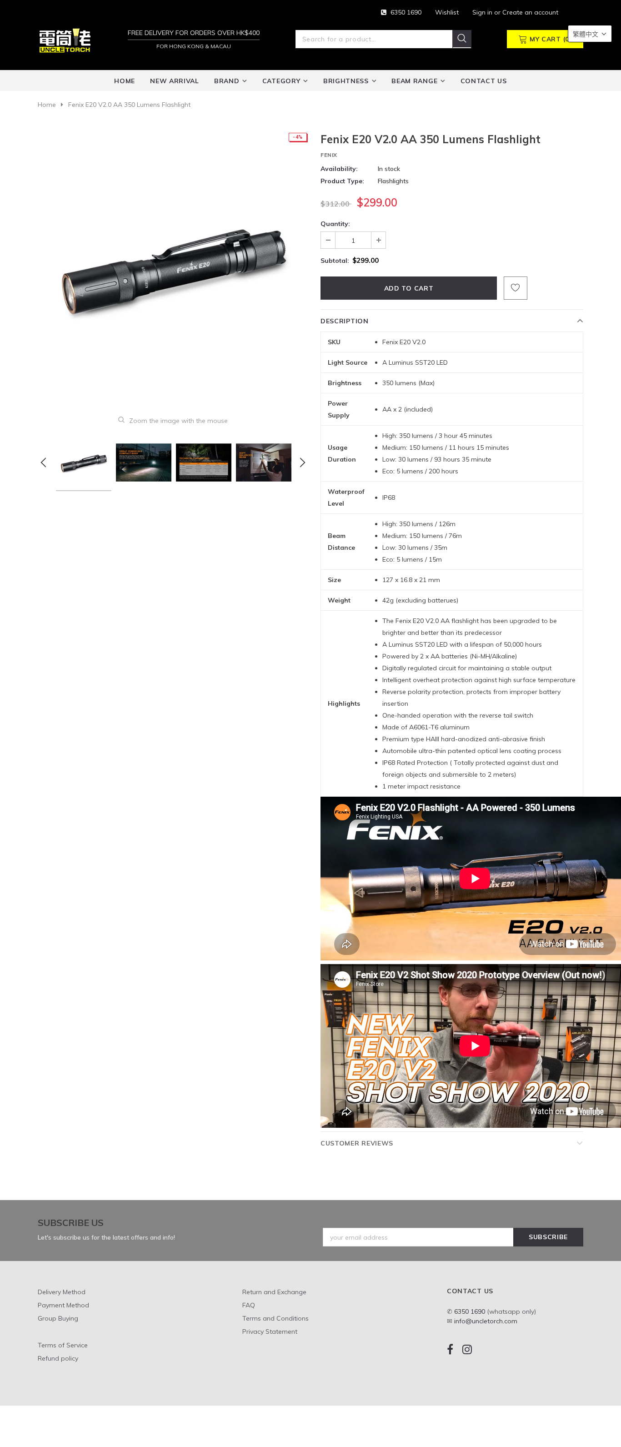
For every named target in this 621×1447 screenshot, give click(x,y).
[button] (589, 33)
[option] (173, 267)
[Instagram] (467, 1349)
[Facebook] (450, 1349)
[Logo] (65, 40)
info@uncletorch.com (485, 1321)
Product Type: (342, 181)
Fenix (329, 154)
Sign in (483, 12)
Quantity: (335, 224)
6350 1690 (406, 12)
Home (47, 104)
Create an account (530, 12)
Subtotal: (335, 260)
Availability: (339, 169)
